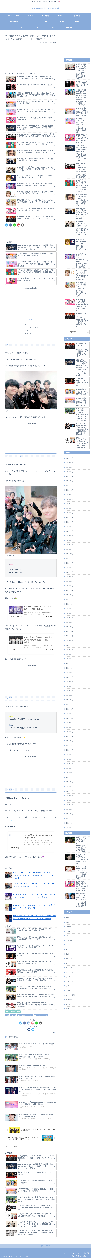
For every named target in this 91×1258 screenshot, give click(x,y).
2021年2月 (69, 759)
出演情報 (69, 999)
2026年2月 (69, 485)
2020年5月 (69, 800)
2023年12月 (70, 604)
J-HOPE (68, 926)
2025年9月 (69, 508)
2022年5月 (69, 691)
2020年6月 (69, 795)
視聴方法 (28, 333)
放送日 (27, 330)
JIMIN (68, 931)
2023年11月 (70, 608)
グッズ (68, 977)
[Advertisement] (31, 56)
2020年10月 (70, 777)
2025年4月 (69, 531)
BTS (26, 325)
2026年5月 (69, 472)
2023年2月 (69, 649)
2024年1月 (69, 599)
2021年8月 (69, 732)
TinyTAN (69, 958)
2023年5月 (69, 636)
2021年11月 (70, 718)
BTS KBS (13, 1015)
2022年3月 (69, 700)
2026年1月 (69, 490)
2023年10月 (70, 613)
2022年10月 (70, 668)
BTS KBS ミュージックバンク (25, 1015)
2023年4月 (69, 640)
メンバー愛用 (70, 995)
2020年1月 (69, 818)
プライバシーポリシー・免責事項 (79, 1253)
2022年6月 (69, 686)
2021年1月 (69, 764)
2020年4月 (69, 805)
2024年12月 (70, 549)
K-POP (68, 945)
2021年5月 (69, 745)
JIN (67, 936)
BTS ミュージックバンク (41, 1015)
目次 (28, 320)
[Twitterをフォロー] (32, 1029)
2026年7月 (69, 462)
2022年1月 (69, 709)
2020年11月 (70, 773)
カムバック (69, 972)
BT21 (68, 917)
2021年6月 (69, 741)
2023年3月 (69, 645)
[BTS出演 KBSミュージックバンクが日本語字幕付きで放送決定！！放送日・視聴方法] (28, 1023)
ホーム (66, 1253)
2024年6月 (69, 576)
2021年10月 (70, 722)
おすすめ (69, 967)
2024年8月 (69, 567)
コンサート (69, 981)
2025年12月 (70, 494)
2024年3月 (69, 590)
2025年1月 (69, 545)
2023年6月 (69, 631)
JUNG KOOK (70, 940)
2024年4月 (69, 586)
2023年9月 (69, 618)
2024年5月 (69, 581)
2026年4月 (69, 476)
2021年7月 (69, 736)
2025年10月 (70, 504)
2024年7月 (69, 572)
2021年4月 (69, 750)
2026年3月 (69, 481)
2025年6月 (69, 522)
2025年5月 (69, 526)
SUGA (68, 954)
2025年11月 (70, 499)
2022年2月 (69, 704)
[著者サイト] (28, 1029)
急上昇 (13, 1011)
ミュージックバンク (31, 328)
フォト (68, 990)
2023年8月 (69, 622)
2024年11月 (70, 554)
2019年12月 (70, 823)
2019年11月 (70, 827)
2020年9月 (69, 782)
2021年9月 (69, 727)
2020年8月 (69, 786)
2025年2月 (69, 540)
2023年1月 (69, 654)
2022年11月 (70, 663)
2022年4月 (69, 695)
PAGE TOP (46, 1246)
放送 (19, 1011)
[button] (87, 332)
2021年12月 (70, 713)
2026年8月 (69, 458)
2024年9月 (69, 563)
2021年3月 (69, 754)
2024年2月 (69, 595)
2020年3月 (69, 809)
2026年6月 (69, 467)
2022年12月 (70, 659)
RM (67, 949)
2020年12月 (70, 768)
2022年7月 (69, 681)
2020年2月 (69, 814)
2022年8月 (69, 677)
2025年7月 (69, 517)
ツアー (68, 986)
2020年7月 (69, 791)
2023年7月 (69, 627)
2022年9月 (69, 672)
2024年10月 (70, 558)
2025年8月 (69, 513)
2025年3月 (69, 535)
